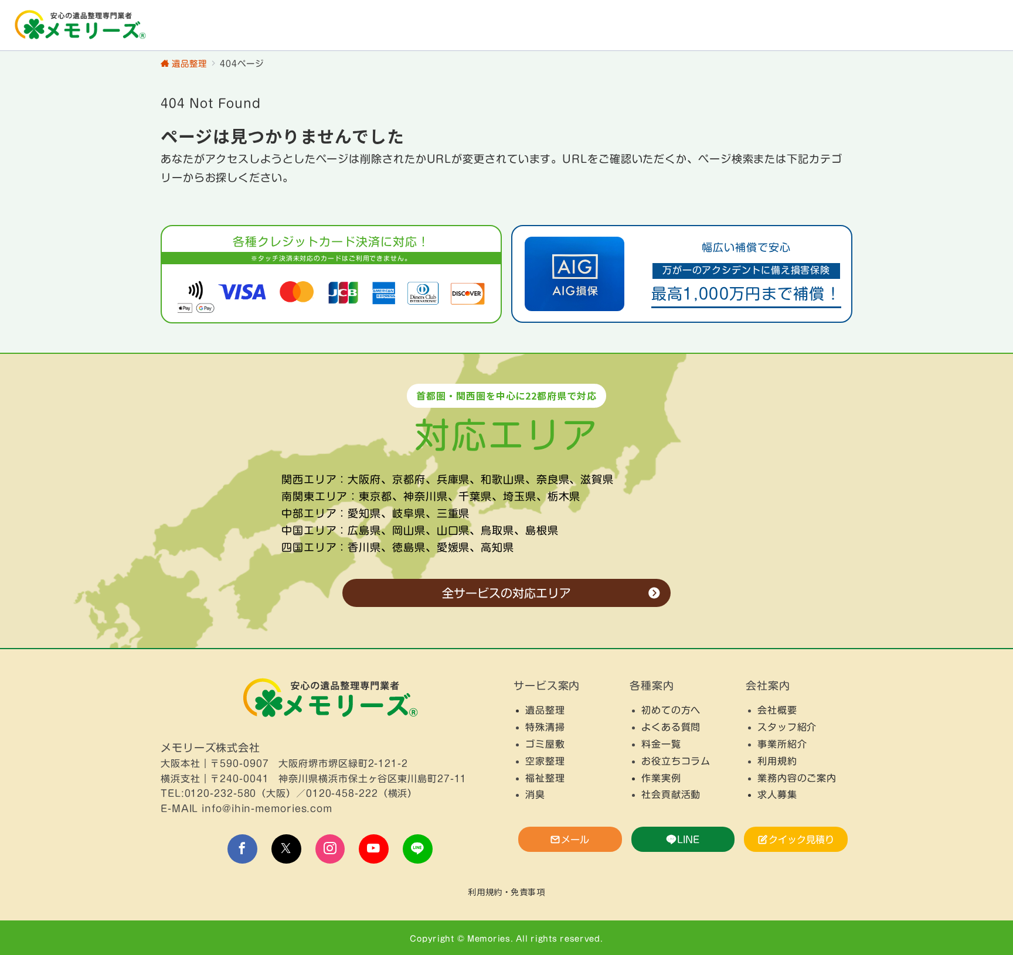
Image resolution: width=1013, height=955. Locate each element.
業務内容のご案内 (797, 778)
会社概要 (777, 710)
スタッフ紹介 (787, 727)
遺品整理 (545, 710)
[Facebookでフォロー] (242, 849)
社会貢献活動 (671, 794)
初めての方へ (671, 710)
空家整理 (545, 761)
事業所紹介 (782, 744)
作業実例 (661, 778)
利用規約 (777, 761)
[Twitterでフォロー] (286, 849)
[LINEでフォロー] (418, 849)
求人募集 (777, 794)
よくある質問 (671, 727)
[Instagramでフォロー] (330, 849)
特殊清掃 (545, 727)
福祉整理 (545, 778)
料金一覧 (661, 744)
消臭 (535, 794)
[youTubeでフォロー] (374, 849)
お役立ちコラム (676, 761)
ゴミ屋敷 (545, 744)
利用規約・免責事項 (506, 891)
